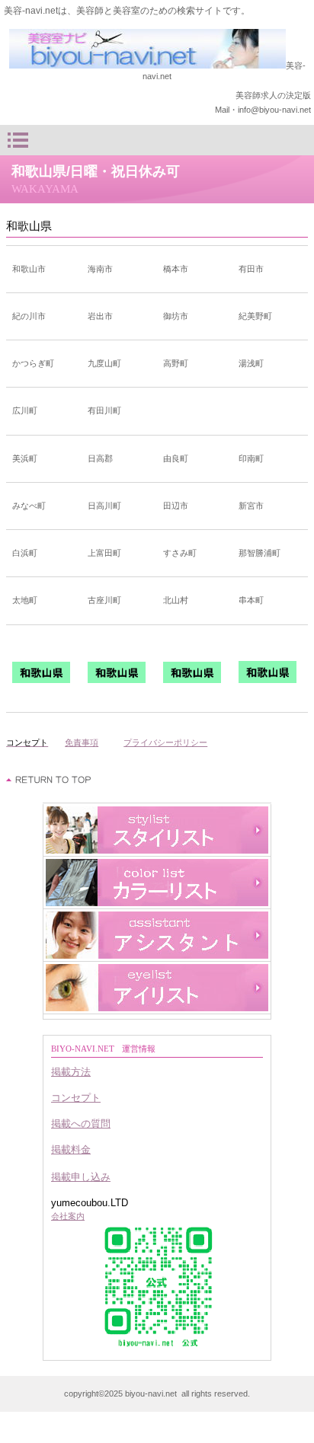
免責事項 (81, 742)
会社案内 (68, 1216)
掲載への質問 (81, 1123)
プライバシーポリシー (165, 742)
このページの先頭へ (49, 779)
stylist (157, 830)
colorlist (157, 882)
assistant (157, 935)
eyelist (157, 987)
